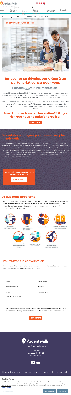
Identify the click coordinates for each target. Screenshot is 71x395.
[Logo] (9, 4)
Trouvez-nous (30, 372)
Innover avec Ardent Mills (37, 17)
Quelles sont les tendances (36, 10)
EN (40, 4)
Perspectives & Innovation (50, 10)
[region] (35, 385)
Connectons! (35, 122)
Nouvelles (63, 10)
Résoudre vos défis (13, 10)
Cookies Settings (7, 391)
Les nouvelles (62, 372)
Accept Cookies (49, 391)
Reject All (62, 391)
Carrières (46, 372)
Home (4, 17)
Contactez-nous (11, 372)
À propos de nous (24, 10)
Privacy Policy (6, 387)
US (36, 4)
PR (44, 4)
